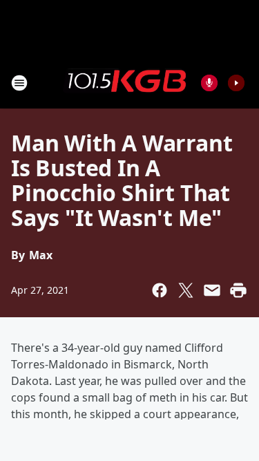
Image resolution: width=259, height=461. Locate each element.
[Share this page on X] (185, 290)
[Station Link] (125, 82)
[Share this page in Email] (212, 290)
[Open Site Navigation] (19, 83)
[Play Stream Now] (236, 83)
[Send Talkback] (209, 83)
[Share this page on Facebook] (159, 290)
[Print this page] (238, 290)
